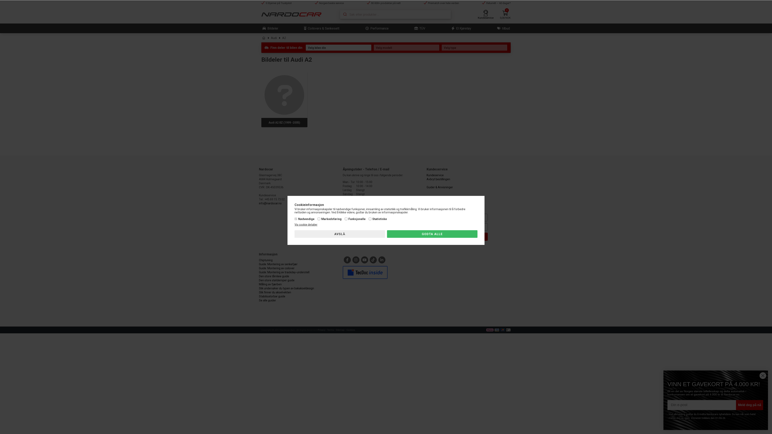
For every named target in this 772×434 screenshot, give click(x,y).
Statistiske (379, 219)
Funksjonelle (356, 219)
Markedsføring (331, 219)
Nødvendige (306, 219)
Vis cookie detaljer (306, 224)
